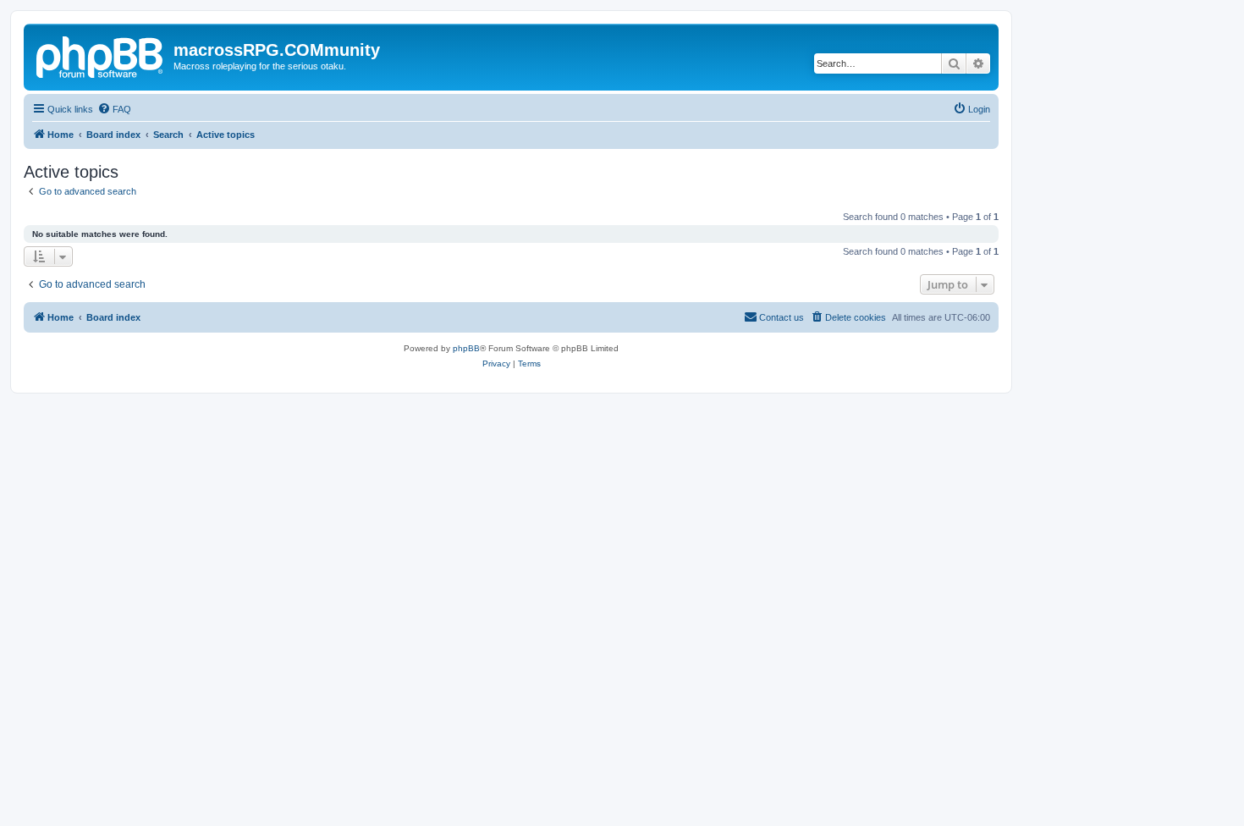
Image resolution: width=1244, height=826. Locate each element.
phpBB (466, 348)
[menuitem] (114, 109)
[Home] (100, 55)
